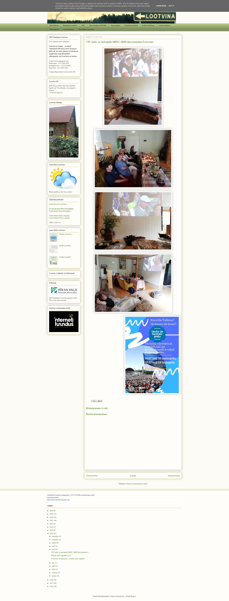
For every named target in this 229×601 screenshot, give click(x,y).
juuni (54, 549)
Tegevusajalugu (115, 25)
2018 (52, 580)
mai (53, 563)
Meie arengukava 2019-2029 (97, 25)
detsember (55, 536)
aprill (54, 566)
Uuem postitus (92, 475)
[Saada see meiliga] (92, 401)
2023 (52, 520)
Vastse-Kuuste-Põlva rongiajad (59, 218)
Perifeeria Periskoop (148, 25)
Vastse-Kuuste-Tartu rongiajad (59, 215)
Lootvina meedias (68, 29)
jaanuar (54, 576)
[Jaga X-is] (97, 401)
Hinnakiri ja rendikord (70, 25)
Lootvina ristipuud (164, 25)
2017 (52, 583)
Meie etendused (54, 29)
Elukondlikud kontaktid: (86, 29)
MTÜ (83, 25)
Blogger (133, 596)
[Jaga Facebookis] (99, 401)
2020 (52, 530)
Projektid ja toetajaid (131, 25)
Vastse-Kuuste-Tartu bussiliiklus (60, 211)
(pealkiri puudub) (65, 245)
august (54, 543)
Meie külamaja (54, 25)
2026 (52, 510)
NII (74, 72)
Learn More (161, 6)
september (55, 539)
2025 (52, 514)
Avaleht (133, 475)
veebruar (55, 572)
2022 (52, 523)
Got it (171, 6)
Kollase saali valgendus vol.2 (61, 555)
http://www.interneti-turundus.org (58, 500)
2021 (52, 527)
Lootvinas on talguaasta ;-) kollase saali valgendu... (68, 558)
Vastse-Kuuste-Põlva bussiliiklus (61, 208)
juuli (53, 546)
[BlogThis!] (94, 401)
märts (54, 569)
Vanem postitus (174, 475)
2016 (52, 586)
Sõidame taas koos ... (66, 234)
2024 (52, 517)
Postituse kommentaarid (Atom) (137, 484)
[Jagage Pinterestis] (101, 401)
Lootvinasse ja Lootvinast (57, 204)
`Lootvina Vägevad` (56, 92)
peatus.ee (57, 222)
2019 (52, 533)
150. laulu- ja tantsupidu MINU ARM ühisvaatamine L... (70, 552)
